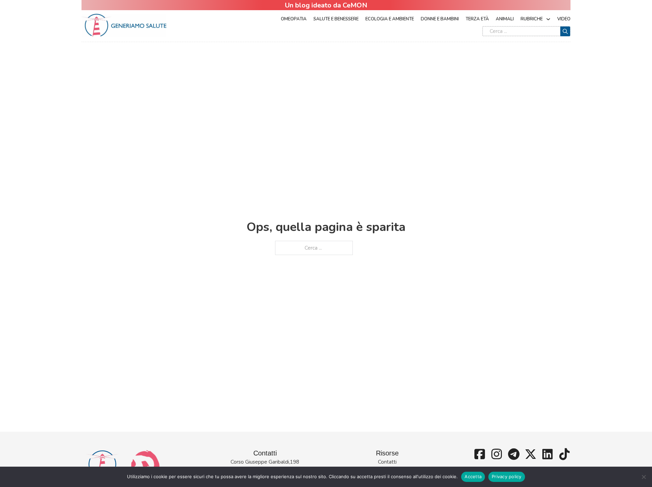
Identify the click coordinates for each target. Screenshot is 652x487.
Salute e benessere (336, 19)
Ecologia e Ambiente (389, 19)
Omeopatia (294, 19)
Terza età (477, 19)
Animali (505, 19)
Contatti (387, 462)
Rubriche (532, 19)
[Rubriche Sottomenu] (548, 19)
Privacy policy (507, 476)
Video (563, 19)
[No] (643, 476)
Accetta (473, 476)
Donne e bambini (440, 19)
